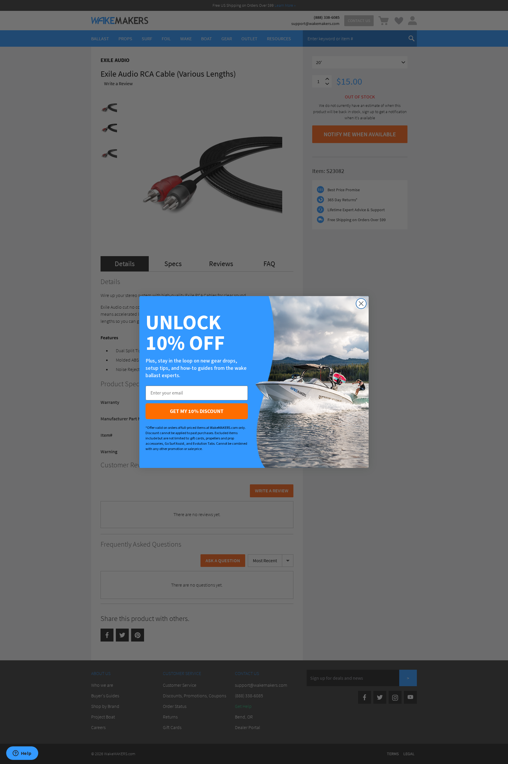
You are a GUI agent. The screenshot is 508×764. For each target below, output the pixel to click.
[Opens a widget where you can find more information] (22, 753)
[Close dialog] (361, 303)
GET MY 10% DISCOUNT (196, 411)
